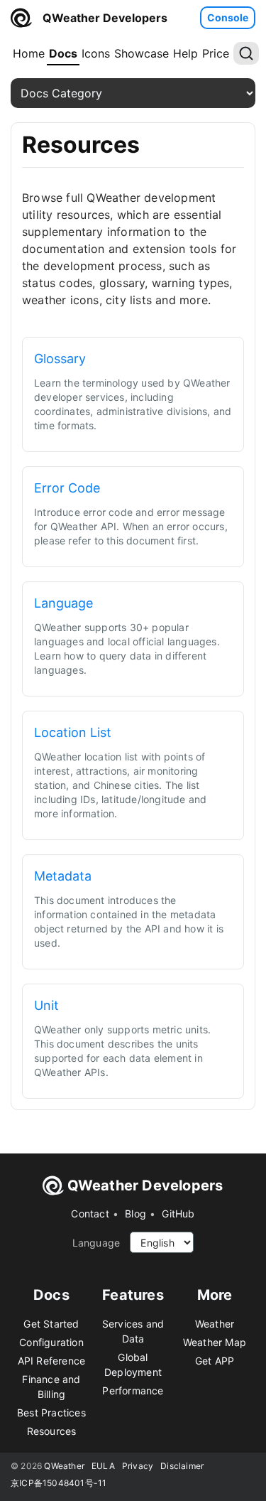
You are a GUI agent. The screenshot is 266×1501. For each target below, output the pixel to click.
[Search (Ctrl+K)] (246, 53)
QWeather (64, 1465)
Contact (90, 1213)
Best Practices (51, 1412)
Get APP (214, 1361)
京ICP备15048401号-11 (58, 1483)
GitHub (178, 1213)
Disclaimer (182, 1465)
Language (96, 1243)
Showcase (141, 53)
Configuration (51, 1342)
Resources (52, 1431)
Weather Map (214, 1342)
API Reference (52, 1361)
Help (185, 53)
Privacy (137, 1465)
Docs (63, 53)
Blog (135, 1213)
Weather (214, 1324)
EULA (103, 1465)
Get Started (51, 1324)
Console (227, 17)
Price (215, 53)
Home (29, 53)
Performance (132, 1390)
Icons (96, 53)
